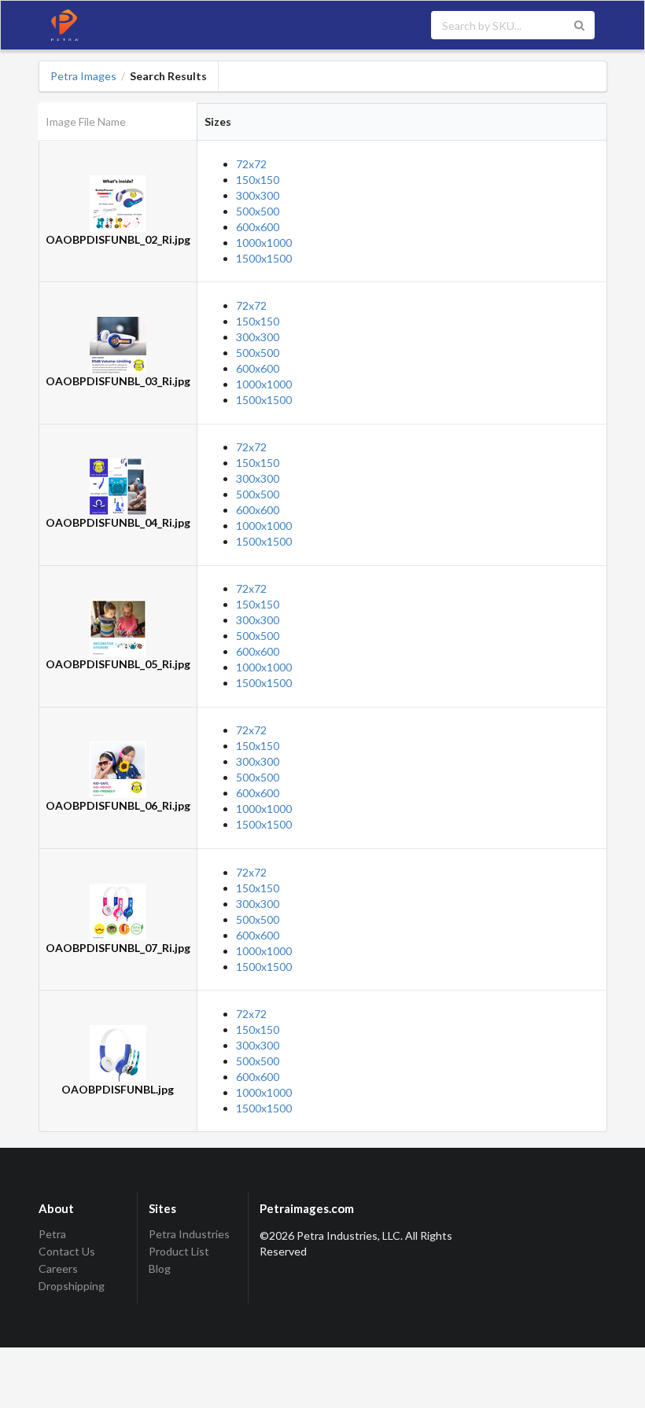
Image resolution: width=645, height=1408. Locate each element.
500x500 (257, 211)
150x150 (257, 179)
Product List (179, 1251)
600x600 (257, 226)
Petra (52, 1234)
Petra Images (83, 76)
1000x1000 (264, 242)
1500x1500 (264, 258)
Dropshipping (72, 1285)
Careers (58, 1268)
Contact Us (67, 1251)
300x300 (257, 195)
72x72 (251, 164)
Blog (160, 1268)
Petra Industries (189, 1234)
